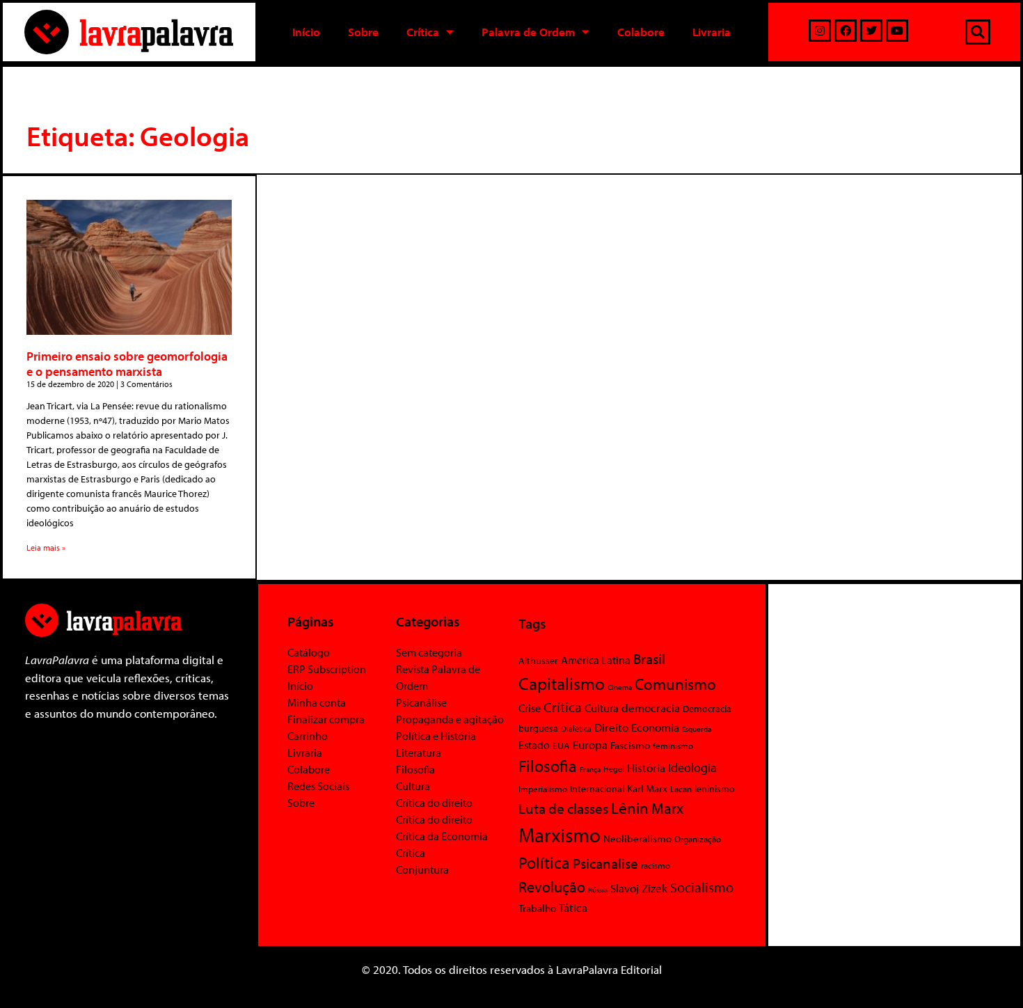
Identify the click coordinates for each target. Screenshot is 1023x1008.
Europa (590, 744)
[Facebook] (845, 30)
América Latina (596, 660)
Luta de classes (563, 808)
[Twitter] (871, 30)
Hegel (613, 769)
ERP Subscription (326, 669)
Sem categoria (429, 652)
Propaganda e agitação (450, 719)
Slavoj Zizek (638, 887)
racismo (655, 865)
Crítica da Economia (442, 836)
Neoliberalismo (637, 838)
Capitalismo (561, 683)
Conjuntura (422, 869)
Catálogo (308, 652)
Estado (534, 745)
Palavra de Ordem (528, 31)
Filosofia (415, 769)
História (646, 767)
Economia (655, 726)
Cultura (413, 786)
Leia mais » (45, 547)
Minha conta (316, 702)
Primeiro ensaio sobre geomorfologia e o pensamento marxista (127, 363)
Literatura (418, 752)
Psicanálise (421, 702)
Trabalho (537, 908)
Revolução (551, 887)
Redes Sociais (318, 786)
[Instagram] (820, 30)
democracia (650, 707)
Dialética (576, 728)
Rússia (598, 890)
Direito (611, 727)
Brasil (649, 658)
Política (544, 862)
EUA (561, 745)
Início (306, 31)
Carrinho (307, 736)
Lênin (630, 808)
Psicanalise (605, 863)
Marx (667, 808)
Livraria (711, 31)
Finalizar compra (326, 719)
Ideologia (692, 767)
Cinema (620, 687)
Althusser (538, 660)
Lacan (681, 788)
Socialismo (701, 887)
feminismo (673, 745)
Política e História (436, 736)
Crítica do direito (434, 803)
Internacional (597, 788)
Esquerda (696, 729)
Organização (697, 838)
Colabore (641, 31)
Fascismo (630, 745)
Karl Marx (647, 788)
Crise (529, 708)
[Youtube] (897, 30)
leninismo (715, 788)
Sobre (363, 31)
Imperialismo (542, 788)
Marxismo (559, 834)
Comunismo (675, 684)
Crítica (422, 31)
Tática (573, 907)
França (590, 769)
